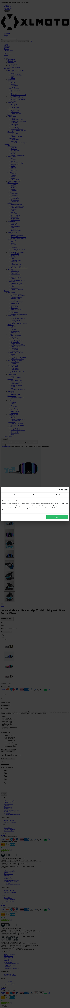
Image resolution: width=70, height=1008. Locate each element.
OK (57, 517)
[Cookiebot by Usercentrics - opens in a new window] (60, 490)
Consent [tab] (12, 495)
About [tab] (58, 495)
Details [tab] (35, 495)
